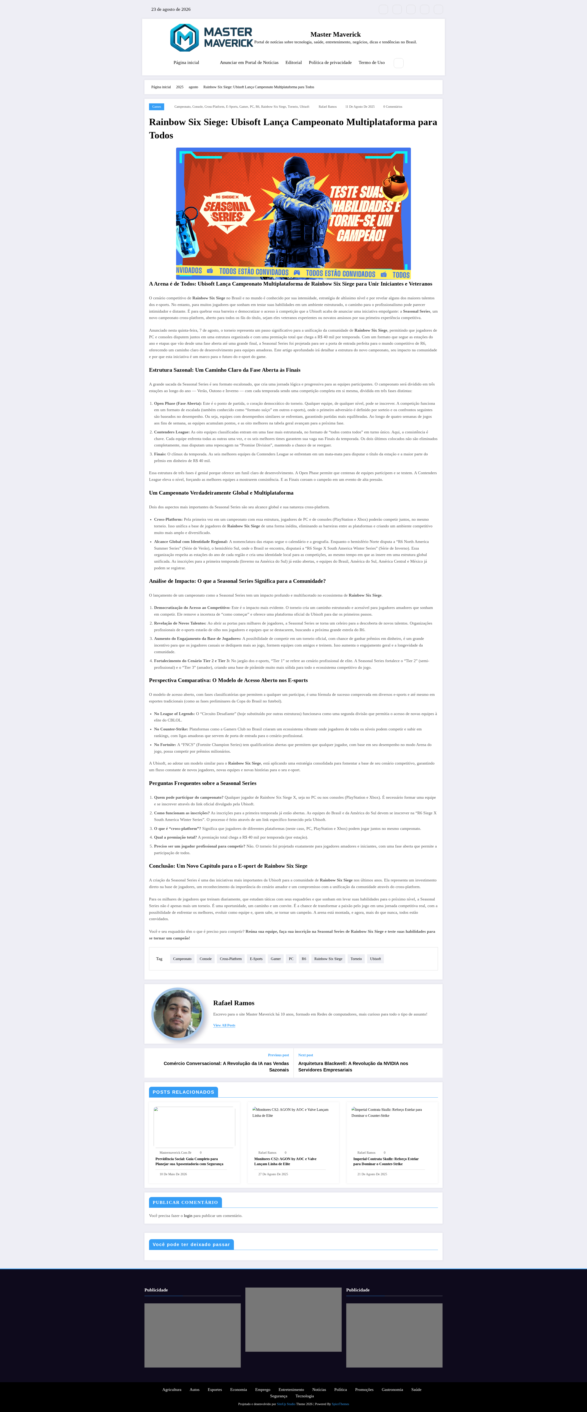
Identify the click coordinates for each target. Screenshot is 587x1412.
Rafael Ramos (328, 106)
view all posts (224, 1025)
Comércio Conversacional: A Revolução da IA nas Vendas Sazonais (226, 1066)
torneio (293, 106)
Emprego (262, 1389)
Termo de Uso (372, 62)
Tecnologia (305, 1396)
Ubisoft (304, 106)
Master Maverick (335, 34)
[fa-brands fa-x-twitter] (383, 9)
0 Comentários (392, 106)
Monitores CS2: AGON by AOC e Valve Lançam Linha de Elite (285, 1161)
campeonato (182, 106)
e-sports (232, 106)
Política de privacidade (330, 62)
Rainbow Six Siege (273, 106)
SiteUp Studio (286, 1404)
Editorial (293, 62)
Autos (194, 1389)
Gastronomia (392, 1389)
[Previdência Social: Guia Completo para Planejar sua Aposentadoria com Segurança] (194, 1127)
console (197, 106)
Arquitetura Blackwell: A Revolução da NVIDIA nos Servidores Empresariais (353, 1066)
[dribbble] (410, 9)
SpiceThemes (340, 1404)
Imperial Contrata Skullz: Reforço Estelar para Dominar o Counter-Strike (386, 1161)
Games (156, 106)
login (188, 1215)
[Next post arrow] (436, 1063)
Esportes (215, 1389)
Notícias (319, 1389)
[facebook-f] (397, 9)
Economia (238, 1389)
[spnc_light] (412, 63)
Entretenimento (291, 1389)
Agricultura (171, 1389)
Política (340, 1389)
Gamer (243, 106)
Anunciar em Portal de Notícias (249, 62)
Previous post (278, 1055)
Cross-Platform (214, 106)
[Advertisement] (192, 1335)
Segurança (278, 1396)
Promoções (364, 1389)
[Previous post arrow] (151, 1063)
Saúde (416, 1389)
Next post (305, 1055)
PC (252, 106)
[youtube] (438, 9)
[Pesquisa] (399, 63)
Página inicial (186, 62)
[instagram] (424, 9)
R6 (257, 106)
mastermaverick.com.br (175, 1152)
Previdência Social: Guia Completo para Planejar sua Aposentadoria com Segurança (189, 1161)
